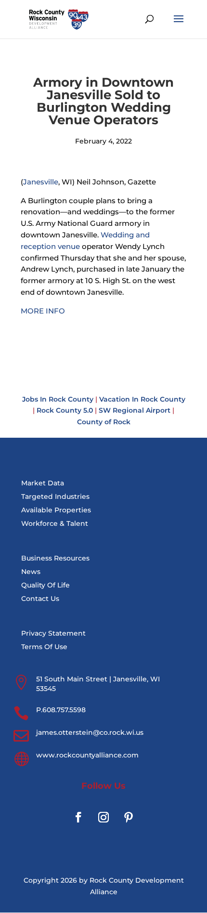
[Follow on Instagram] (103, 817)
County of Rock (103, 421)
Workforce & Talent (54, 523)
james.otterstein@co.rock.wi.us (89, 732)
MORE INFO (43, 310)
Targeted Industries (55, 496)
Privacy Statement (53, 633)
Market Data (42, 483)
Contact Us (40, 598)
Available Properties (56, 510)
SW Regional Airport (134, 410)
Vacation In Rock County (142, 399)
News (30, 571)
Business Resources (55, 558)
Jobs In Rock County (57, 399)
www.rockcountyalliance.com (87, 755)
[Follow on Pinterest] (128, 817)
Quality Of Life (45, 585)
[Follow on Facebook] (78, 817)
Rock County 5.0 (65, 410)
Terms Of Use (44, 646)
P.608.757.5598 (61, 709)
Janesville (40, 181)
